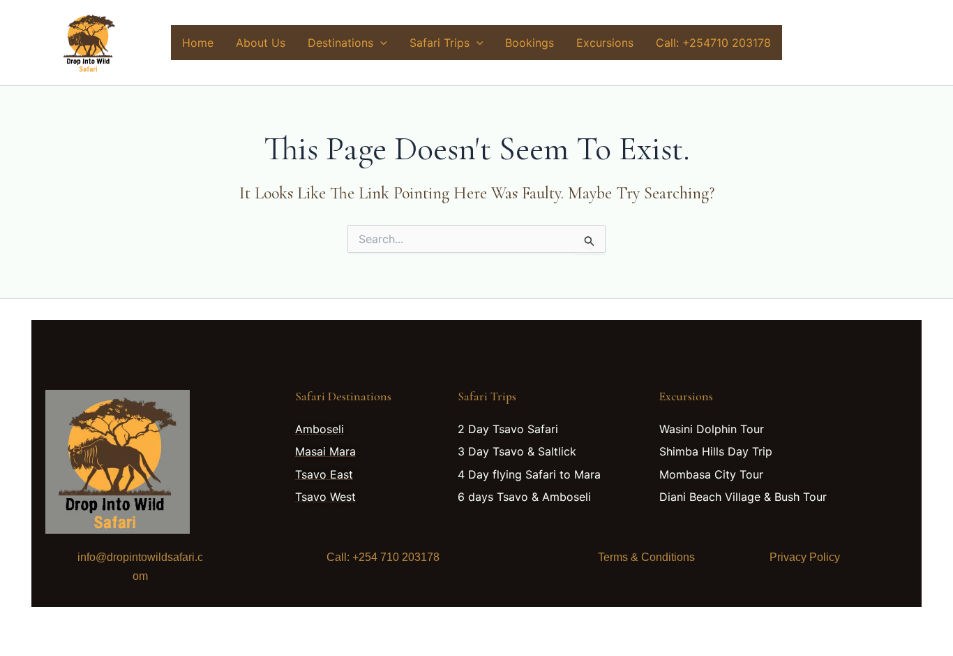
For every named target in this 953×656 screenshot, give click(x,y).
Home (197, 43)
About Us (260, 43)
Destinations (340, 43)
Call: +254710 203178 (713, 43)
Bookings (529, 43)
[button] (380, 42)
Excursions (604, 43)
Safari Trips (440, 43)
